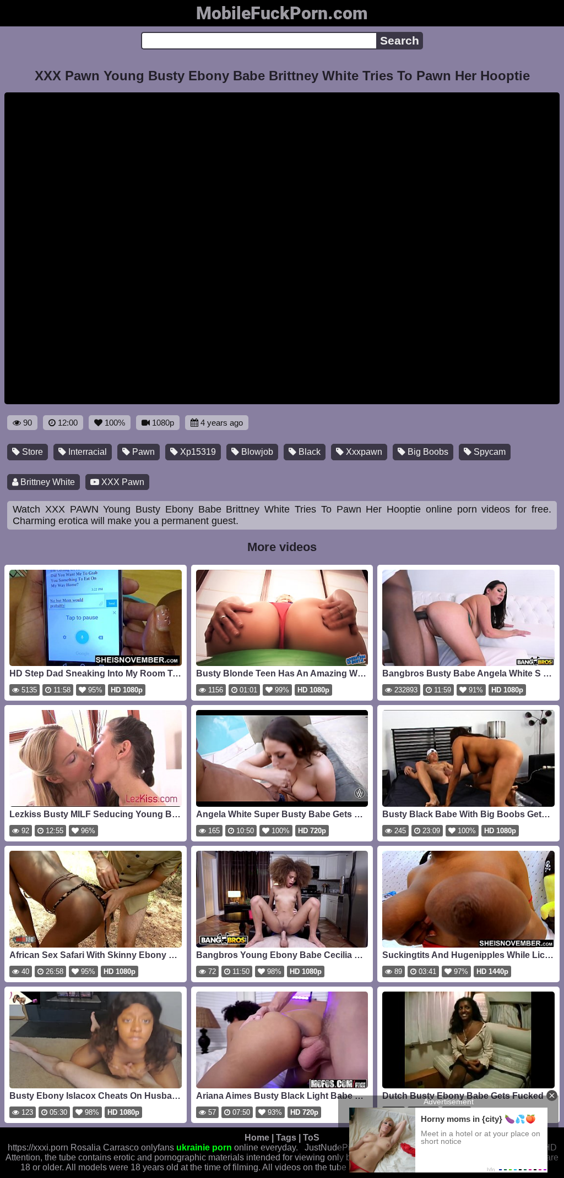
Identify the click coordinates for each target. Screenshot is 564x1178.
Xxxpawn (363, 451)
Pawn (142, 451)
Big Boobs (426, 451)
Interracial (86, 451)
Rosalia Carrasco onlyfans (122, 1147)
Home (257, 1137)
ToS (311, 1137)
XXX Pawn (121, 482)
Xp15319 (197, 451)
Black (308, 451)
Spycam (488, 451)
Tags (286, 1137)
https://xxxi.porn (38, 1147)
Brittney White (46, 482)
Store (31, 451)
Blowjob (256, 451)
